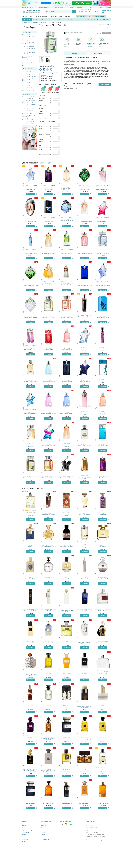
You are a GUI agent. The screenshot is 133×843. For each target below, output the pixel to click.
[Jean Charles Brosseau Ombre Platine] (30, 660)
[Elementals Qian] (66, 564)
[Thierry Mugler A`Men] (48, 207)
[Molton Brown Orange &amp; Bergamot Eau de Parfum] (84, 692)
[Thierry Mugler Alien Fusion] (48, 335)
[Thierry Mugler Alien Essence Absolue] (48, 271)
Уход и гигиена (25, 832)
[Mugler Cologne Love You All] (48, 367)
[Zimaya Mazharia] (103, 500)
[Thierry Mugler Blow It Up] (66, 335)
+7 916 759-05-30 (93, 830)
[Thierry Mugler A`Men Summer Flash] (103, 367)
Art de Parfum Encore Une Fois (48, 578)
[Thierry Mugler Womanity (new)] (103, 175)
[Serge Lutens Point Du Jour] (84, 564)
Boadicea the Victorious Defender (48, 546)
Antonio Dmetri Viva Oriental (30, 610)
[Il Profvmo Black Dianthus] (30, 564)
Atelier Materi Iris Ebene (66, 739)
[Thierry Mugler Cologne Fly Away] (30, 367)
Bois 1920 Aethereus (48, 675)
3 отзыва (106, 217)
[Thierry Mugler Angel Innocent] (30, 239)
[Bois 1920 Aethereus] (48, 660)
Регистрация (107, 7)
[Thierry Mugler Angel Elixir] (84, 367)
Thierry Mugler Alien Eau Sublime (29, 40)
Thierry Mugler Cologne (27, 87)
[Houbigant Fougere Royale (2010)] (66, 628)
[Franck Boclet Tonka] (66, 757)
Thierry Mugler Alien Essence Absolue (28, 43)
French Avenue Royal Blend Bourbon (66, 514)
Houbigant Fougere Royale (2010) (66, 642)
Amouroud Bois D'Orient (66, 803)
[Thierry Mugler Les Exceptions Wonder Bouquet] (30, 431)
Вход (102, 7)
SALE (90, 16)
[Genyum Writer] (103, 757)
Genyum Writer (102, 771)
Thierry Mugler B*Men (26, 85)
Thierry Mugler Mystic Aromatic (29, 118)
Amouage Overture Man (84, 803)
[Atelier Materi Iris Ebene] (66, 725)
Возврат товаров (45, 827)
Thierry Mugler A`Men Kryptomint (29, 78)
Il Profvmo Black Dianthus (30, 578)
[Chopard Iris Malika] (30, 725)
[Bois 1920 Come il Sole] (48, 789)
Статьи (24, 834)
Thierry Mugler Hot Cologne (28, 113)
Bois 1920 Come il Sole (48, 803)
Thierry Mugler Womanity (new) (103, 189)
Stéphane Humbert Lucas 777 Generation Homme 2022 (30, 771)
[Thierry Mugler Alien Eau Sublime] (85, 207)
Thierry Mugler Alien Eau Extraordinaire (27, 39)
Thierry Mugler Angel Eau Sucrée (103, 285)
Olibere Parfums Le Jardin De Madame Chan (84, 643)
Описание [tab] (74, 53)
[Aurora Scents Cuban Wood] (48, 500)
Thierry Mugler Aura (84, 189)
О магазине (25, 839)
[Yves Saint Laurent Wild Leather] (30, 628)
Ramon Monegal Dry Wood (66, 707)
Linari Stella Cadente (84, 771)
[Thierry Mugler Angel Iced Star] (48, 431)
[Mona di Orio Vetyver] (103, 532)
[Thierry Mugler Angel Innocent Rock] (84, 303)
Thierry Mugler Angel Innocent (30, 253)
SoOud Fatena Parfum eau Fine (103, 707)
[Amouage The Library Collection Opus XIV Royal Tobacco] (48, 757)
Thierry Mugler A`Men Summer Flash (28, 80)
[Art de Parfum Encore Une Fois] (48, 564)
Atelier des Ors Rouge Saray (84, 739)
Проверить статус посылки (76, 7)
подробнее (66, 46)
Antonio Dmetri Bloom (48, 610)
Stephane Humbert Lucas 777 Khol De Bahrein (48, 739)
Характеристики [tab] (98, 53)
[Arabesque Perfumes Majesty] (103, 628)
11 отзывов (34, 185)
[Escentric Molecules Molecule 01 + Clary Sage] (30, 500)
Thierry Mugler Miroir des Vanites (29, 90)
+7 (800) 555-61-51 (85, 10)
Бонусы (43, 832)
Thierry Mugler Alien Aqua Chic (28, 36)
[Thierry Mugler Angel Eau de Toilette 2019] (84, 335)
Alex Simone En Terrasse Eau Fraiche (66, 611)
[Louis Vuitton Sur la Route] (48, 692)
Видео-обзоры (25, 837)
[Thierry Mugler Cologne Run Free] (48, 399)
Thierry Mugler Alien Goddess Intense (28, 50)
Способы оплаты (59, 7)
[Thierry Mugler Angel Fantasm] (66, 463)
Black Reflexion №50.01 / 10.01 (84, 675)
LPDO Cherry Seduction (103, 610)
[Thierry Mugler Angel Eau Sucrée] (103, 271)
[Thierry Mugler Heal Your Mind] (66, 399)
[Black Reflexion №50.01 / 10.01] (84, 660)
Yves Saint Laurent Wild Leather (30, 642)
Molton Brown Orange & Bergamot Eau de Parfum (84, 707)
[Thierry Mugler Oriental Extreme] (30, 463)
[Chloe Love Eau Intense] (103, 788)
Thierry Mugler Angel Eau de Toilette (66, 221)
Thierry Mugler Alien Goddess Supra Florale (28, 53)
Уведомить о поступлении (106, 33)
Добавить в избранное (105, 28)
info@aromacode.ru (93, 832)
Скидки (91, 7)
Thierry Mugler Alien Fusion (28, 46)
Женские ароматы (27, 16)
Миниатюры (69, 16)
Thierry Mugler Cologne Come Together (28, 101)
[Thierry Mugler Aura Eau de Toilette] (30, 271)
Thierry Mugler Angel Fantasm (66, 477)
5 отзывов (106, 185)
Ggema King (30, 546)
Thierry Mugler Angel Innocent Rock (84, 317)
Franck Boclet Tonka (66, 771)
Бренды (24, 825)
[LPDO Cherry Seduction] (103, 596)
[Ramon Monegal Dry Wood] (66, 692)
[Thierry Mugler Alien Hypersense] (103, 463)
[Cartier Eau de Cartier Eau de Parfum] (84, 532)
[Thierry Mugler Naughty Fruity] (66, 303)
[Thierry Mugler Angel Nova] (103, 207)
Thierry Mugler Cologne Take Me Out (29, 107)
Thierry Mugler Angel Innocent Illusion (102, 349)
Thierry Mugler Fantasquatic (28, 110)
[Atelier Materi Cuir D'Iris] (30, 789)
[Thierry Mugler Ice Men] (103, 431)
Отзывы (24, 841)
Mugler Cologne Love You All (28, 96)
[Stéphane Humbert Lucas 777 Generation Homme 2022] (30, 757)
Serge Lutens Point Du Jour (85, 578)
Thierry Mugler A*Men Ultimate (28, 71)
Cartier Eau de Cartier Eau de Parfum (84, 546)
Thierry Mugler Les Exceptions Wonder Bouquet (28, 116)
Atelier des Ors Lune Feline (103, 739)
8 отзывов (52, 185)
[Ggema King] (30, 532)
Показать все (25, 65)
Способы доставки (44, 7)
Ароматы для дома (56, 16)
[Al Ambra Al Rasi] (84, 596)
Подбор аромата (99, 16)
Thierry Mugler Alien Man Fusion (29, 84)
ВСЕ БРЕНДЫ (106, 19)
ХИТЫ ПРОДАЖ (27, 19)
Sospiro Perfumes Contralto (66, 675)
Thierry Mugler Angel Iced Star (48, 445)
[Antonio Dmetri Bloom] (48, 596)
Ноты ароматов (45, 839)
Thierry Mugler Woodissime (28, 123)
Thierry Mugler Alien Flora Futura (29, 44)
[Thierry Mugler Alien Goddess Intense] (84, 463)
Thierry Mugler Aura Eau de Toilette (30, 285)
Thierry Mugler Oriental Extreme (28, 121)
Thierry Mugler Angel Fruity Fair (30, 413)
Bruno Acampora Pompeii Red (66, 546)
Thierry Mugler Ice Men (27, 89)
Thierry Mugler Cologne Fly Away (29, 102)
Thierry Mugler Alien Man (27, 82)
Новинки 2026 (81, 16)
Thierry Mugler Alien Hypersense (29, 55)
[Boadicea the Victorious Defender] (48, 532)
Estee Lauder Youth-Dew (30, 707)
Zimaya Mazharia (102, 514)
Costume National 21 (102, 675)
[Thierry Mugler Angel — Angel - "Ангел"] (30, 175)
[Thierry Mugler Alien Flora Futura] (84, 239)
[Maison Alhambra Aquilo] (103, 564)
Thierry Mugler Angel (26, 59)
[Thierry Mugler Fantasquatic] (103, 239)
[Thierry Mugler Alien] (48, 175)
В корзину (30, 194)
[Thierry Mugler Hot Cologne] (48, 303)
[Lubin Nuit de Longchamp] (84, 500)
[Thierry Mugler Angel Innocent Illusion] (103, 335)
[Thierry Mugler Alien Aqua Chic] (30, 335)
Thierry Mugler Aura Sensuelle (30, 317)
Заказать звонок (83, 13)
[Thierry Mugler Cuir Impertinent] (84, 431)
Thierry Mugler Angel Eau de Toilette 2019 (84, 349)
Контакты (43, 837)
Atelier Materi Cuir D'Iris (30, 803)
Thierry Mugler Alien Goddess (28, 48)
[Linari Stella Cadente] (84, 757)
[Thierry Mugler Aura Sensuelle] (30, 303)
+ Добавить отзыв (104, 84)
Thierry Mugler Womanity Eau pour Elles (84, 413)
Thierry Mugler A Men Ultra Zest (28, 73)
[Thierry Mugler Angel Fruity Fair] (30, 399)
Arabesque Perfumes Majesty (102, 642)
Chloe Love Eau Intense (103, 803)
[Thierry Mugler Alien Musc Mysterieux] (66, 271)
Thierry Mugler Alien (26, 34)
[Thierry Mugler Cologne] (66, 239)
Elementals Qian (66, 578)
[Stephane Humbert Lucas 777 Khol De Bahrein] (48, 725)
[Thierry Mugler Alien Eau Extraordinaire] (66, 175)
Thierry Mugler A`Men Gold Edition (29, 76)
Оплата (43, 830)
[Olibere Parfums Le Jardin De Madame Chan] (84, 628)
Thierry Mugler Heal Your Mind (28, 112)
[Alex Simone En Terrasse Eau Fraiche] (66, 596)
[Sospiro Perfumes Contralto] (66, 660)
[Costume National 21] (103, 660)
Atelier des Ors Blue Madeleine (48, 642)
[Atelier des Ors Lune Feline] (103, 725)
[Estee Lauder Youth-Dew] (30, 692)
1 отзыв (88, 185)
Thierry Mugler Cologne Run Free (29, 104)
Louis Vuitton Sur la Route (48, 707)
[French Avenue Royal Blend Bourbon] (66, 500)
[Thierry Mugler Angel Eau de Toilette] (66, 207)
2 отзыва (70, 249)
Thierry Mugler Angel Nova (103, 221)
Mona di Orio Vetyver (102, 546)
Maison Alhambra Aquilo (102, 578)
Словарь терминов (94, 28)
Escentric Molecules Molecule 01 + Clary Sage (30, 514)
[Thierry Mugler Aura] (84, 175)
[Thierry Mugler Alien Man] (66, 367)
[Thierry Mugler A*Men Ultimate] (103, 303)
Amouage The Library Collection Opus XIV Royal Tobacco (48, 771)
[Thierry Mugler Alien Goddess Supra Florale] (66, 431)
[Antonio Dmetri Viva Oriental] (30, 596)
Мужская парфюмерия (27, 830)
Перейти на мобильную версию (96, 840)
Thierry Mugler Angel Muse (30, 221)
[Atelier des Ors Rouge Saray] (84, 725)
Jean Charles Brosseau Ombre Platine (30, 675)
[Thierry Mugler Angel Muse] (30, 207)
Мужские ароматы (41, 16)
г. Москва (30, 7)
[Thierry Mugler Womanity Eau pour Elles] (84, 399)
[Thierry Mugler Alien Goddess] (48, 239)
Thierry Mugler (45, 163)
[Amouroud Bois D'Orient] (66, 788)
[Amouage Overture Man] (84, 789)
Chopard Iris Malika (30, 739)
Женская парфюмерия (27, 827)
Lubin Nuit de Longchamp (84, 514)
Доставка (43, 825)
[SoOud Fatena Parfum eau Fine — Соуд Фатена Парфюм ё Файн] (103, 692)
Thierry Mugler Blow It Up (27, 98)
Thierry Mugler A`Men (26, 74)
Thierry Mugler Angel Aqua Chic (28, 61)
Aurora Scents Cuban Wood (48, 514)
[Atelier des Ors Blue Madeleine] (48, 628)
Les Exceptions (107, 24)
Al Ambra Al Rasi (84, 610)
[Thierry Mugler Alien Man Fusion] (84, 271)
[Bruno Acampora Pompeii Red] (66, 532)
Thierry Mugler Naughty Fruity (28, 119)
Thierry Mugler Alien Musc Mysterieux (27, 57)
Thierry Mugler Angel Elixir (84, 381)
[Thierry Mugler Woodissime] (48, 463)
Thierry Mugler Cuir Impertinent (28, 108)
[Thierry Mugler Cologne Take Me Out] (103, 399)
